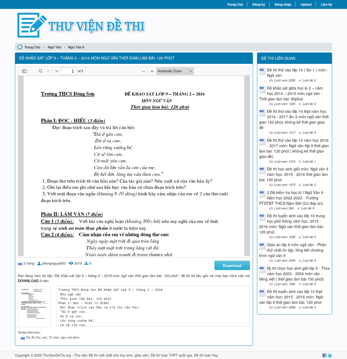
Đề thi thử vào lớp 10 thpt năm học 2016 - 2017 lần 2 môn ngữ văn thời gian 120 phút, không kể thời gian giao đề (294, 119)
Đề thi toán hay (206, 355)
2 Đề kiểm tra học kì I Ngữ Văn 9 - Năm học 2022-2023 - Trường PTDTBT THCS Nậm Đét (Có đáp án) (292, 198)
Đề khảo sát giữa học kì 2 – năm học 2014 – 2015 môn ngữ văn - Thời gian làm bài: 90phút (291, 93)
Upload (306, 4)
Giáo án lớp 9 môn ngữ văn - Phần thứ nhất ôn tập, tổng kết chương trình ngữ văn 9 (292, 250)
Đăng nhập (283, 4)
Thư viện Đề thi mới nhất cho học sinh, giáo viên (111, 355)
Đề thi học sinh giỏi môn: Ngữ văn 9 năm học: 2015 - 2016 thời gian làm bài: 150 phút (293, 174)
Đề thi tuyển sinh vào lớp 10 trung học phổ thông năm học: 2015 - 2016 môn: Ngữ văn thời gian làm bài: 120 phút (292, 224)
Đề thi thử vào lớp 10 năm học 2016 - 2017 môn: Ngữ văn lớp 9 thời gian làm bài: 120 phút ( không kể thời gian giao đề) (294, 148)
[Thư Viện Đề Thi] (94, 25)
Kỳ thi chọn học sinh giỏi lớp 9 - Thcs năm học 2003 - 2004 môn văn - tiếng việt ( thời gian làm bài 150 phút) (294, 273)
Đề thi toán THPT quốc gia (171, 355)
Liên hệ (326, 4)
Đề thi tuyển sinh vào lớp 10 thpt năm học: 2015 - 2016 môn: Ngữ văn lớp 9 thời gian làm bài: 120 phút (291, 297)
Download (232, 265)
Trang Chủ (235, 4)
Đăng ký (258, 4)
